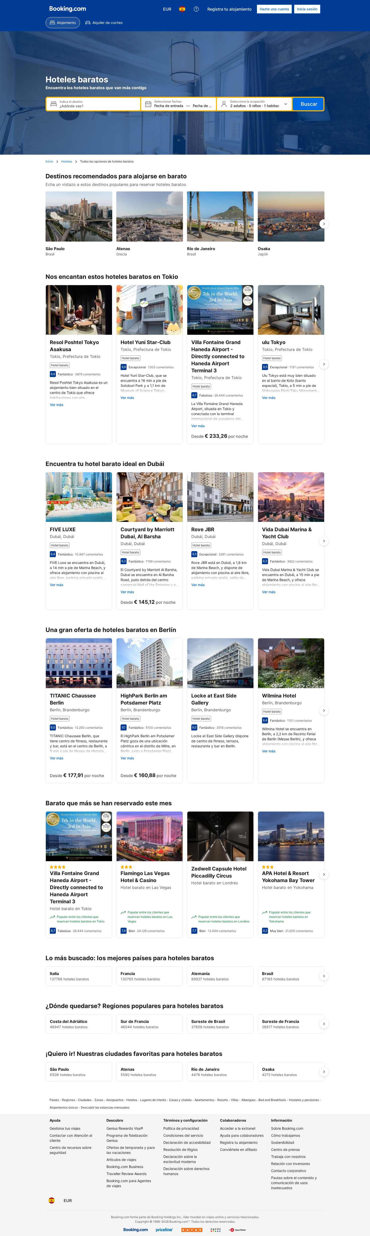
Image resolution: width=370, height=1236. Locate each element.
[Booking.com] (68, 9)
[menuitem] (63, 22)
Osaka (268, 1069)
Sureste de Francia (280, 1021)
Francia (128, 973)
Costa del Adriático (68, 1021)
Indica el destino (71, 102)
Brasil (267, 973)
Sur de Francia (135, 1021)
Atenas (127, 1069)
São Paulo (59, 1069)
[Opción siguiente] (323, 223)
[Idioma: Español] (182, 9)
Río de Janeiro (205, 1069)
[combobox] (98, 106)
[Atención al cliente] (196, 9)
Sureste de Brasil (208, 1021)
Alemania (200, 973)
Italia (54, 973)
